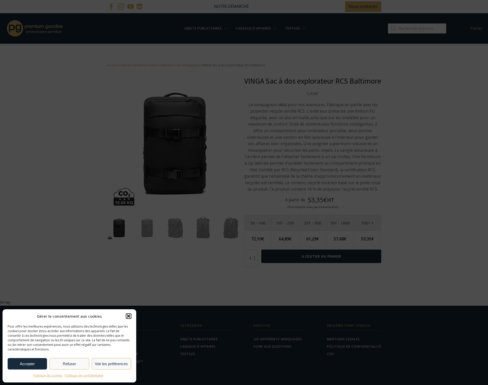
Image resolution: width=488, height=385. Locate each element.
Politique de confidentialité (84, 375)
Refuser (69, 364)
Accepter (27, 364)
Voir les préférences (111, 364)
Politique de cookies (47, 375)
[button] (128, 316)
